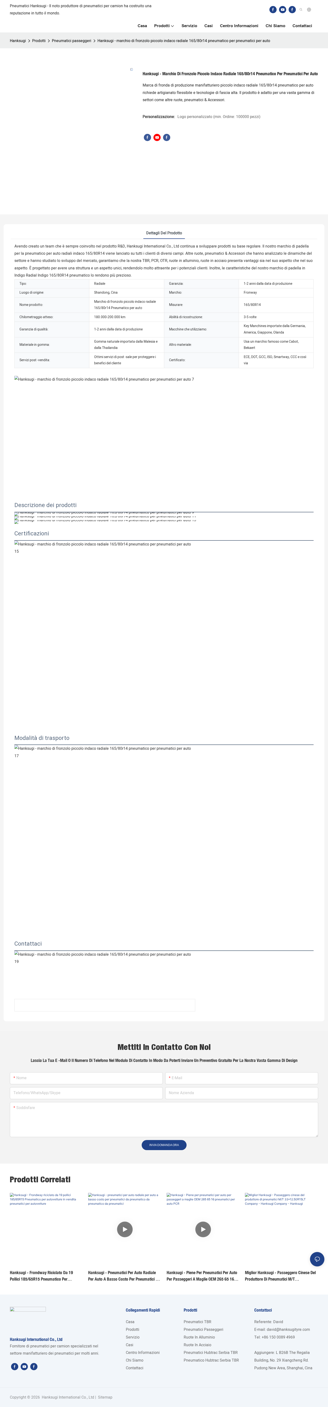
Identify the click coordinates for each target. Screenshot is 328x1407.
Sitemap (104, 1397)
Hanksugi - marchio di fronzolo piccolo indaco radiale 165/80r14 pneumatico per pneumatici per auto (183, 41)
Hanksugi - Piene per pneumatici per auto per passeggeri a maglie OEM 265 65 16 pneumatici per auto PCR (202, 1276)
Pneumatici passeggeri (71, 41)
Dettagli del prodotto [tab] (164, 233)
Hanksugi (18, 41)
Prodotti (39, 41)
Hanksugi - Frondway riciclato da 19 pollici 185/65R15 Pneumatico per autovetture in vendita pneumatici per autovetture (42, 1276)
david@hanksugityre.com (288, 1330)
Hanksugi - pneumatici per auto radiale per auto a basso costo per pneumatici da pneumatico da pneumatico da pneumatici (124, 1276)
